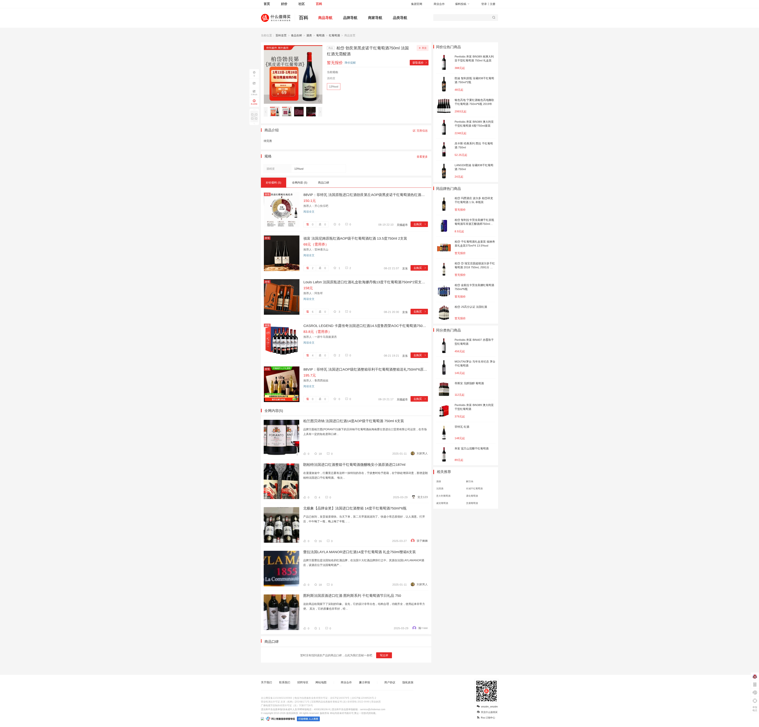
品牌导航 (350, 18)
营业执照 (376, 701)
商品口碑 (323, 182)
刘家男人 (422, 453)
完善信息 (422, 130)
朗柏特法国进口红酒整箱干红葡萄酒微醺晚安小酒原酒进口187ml (354, 465)
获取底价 (420, 62)
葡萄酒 (320, 35)
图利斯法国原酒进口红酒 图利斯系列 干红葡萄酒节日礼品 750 (352, 596)
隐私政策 (407, 682)
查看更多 (422, 156)
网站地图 (321, 682)
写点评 (384, 655)
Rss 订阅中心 (488, 717)
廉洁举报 (364, 682)
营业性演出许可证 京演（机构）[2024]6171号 (285, 701)
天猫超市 (402, 224)
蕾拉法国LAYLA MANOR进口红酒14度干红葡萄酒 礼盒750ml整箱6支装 (359, 552)
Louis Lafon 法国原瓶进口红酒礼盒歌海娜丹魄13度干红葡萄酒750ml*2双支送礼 (365, 282)
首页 (267, 4)
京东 (405, 268)
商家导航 (375, 18)
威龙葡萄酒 (442, 503)
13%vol (333, 86)
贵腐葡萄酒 (472, 503)
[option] (276, 112)
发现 (267, 194)
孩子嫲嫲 (422, 540)
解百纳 (469, 481)
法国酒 (439, 488)
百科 (319, 4)
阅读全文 (308, 211)
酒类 (309, 35)
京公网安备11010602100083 (276, 698)
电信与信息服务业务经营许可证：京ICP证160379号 (322, 698)
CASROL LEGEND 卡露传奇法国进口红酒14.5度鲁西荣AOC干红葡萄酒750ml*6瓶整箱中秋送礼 (365, 326)
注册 (492, 4)
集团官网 (416, 4)
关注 (424, 48)
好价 (284, 4)
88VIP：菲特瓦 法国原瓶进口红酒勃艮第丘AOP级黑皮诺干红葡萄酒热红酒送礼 (365, 195)
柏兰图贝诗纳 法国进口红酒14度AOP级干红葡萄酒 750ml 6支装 (353, 421)
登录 (484, 4)
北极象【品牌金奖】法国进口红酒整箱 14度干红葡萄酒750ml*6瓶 (355, 508)
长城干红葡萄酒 (474, 488)
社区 (301, 4)
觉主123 (422, 497)
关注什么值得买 (489, 712)
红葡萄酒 (334, 35)
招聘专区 (302, 682)
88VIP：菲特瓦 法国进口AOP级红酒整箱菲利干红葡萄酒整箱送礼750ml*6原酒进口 (365, 369)
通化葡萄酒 (472, 495)
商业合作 (439, 4)
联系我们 (284, 682)
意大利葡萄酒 (443, 495)
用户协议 (389, 682)
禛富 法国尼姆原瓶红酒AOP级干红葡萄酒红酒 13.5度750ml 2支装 (355, 238)
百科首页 (281, 35)
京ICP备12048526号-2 (364, 698)
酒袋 (438, 481)
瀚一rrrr (423, 628)
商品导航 (325, 18)
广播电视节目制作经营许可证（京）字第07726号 (287, 705)
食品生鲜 (296, 35)
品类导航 (400, 18)
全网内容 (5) (299, 182)
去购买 (419, 224)
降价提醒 (350, 62)
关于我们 (266, 682)
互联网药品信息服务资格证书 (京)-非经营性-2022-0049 (340, 701)
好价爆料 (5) (273, 182)
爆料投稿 (460, 4)
